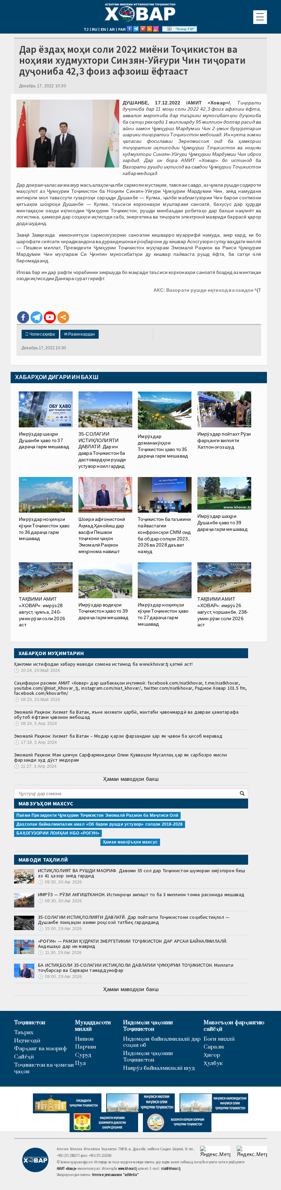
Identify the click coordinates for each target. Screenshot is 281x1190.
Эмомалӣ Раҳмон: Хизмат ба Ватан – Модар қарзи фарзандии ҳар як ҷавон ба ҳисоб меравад (118, 736)
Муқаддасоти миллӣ (93, 1025)
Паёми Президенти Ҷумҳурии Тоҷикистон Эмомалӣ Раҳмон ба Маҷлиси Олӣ (97, 815)
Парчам (85, 1047)
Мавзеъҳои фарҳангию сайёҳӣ (234, 1025)
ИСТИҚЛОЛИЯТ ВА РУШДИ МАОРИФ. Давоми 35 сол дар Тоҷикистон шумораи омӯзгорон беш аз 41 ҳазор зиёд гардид (141, 873)
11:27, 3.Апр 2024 (35, 766)
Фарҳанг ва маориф (40, 1048)
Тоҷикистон (29, 1022)
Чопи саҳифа (40, 334)
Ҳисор (212, 1055)
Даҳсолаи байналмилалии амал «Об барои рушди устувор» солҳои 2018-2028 (99, 824)
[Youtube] (50, 317)
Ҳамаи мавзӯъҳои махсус (130, 842)
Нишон (84, 1039)
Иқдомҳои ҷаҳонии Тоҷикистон (148, 1025)
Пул (80, 1063)
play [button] (169, 29)
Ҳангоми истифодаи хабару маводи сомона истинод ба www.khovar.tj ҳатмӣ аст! (103, 664)
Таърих (24, 1032)
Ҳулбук (213, 1063)
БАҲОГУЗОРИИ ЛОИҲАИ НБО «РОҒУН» (57, 833)
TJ (86, 29)
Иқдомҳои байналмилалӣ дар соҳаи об (162, 1042)
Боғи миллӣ (219, 1039)
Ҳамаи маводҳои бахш (131, 779)
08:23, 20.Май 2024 (37, 699)
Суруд (83, 1055)
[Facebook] (23, 317)
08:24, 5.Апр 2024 (35, 723)
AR (112, 29)
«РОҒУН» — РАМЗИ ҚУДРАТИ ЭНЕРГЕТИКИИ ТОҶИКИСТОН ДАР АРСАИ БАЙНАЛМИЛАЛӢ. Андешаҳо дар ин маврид (133, 943)
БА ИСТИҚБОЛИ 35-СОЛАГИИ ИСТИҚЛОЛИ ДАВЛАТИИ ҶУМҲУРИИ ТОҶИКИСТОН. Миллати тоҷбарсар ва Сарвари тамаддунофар (135, 967)
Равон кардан (79, 334)
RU (94, 29)
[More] (63, 317)
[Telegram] (36, 317)
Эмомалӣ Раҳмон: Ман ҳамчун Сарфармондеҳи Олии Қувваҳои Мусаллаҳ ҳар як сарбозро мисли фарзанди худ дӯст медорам (120, 757)
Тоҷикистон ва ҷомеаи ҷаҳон (44, 1068)
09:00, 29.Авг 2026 (60, 976)
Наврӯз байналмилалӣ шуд (159, 1068)
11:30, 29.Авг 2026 (60, 952)
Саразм (214, 1047)
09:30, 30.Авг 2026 (60, 882)
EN (103, 29)
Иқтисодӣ (27, 1041)
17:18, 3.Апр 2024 (35, 742)
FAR (122, 29)
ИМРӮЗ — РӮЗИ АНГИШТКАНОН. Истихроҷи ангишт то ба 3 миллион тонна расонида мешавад (141, 894)
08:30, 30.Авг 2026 (60, 901)
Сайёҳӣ (24, 1057)
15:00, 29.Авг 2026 (60, 928)
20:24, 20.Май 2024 (37, 670)
